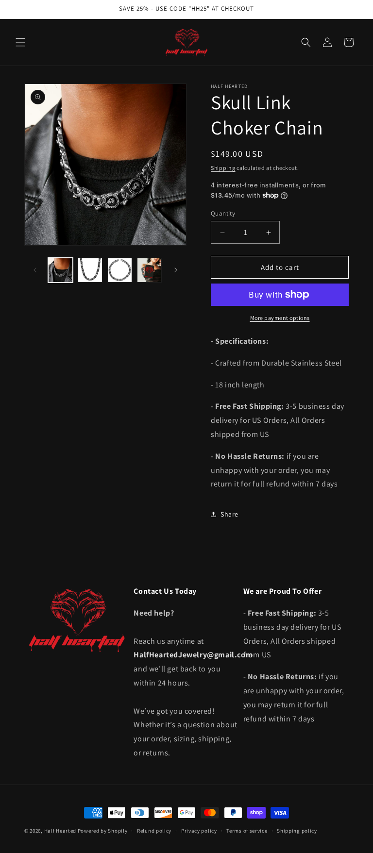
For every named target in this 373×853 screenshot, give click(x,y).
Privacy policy (199, 830)
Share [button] (229, 514)
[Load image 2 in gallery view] (90, 270)
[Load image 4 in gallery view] (149, 270)
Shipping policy (297, 830)
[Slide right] (175, 270)
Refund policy (154, 830)
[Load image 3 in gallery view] (119, 270)
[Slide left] (35, 270)
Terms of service (246, 830)
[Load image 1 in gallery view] (60, 270)
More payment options (280, 317)
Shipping (223, 167)
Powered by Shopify (103, 830)
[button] (20, 42)
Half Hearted (60, 830)
